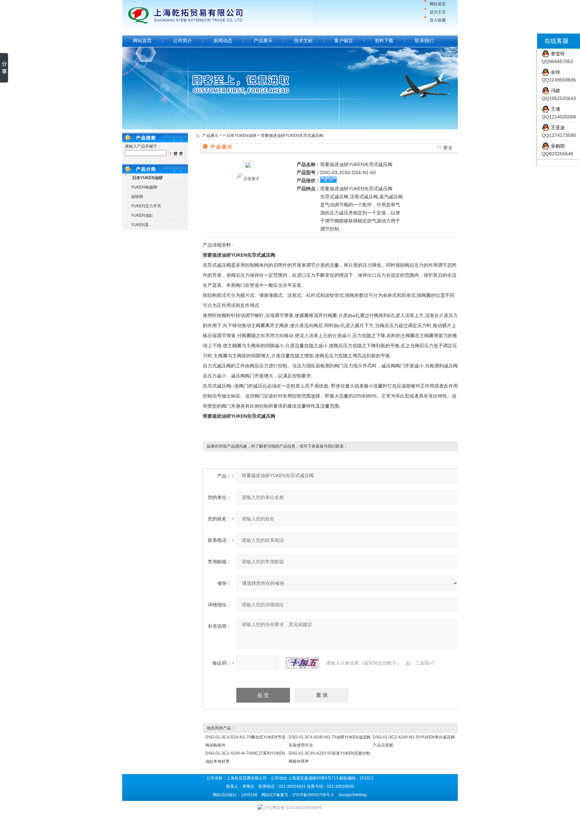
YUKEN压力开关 (146, 206)
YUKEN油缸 (142, 215)
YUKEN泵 (140, 224)
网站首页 (438, 4)
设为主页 (438, 12)
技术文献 (303, 40)
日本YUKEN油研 (241, 135)
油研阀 (137, 196)
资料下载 (384, 40)
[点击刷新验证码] (302, 663)
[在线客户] (528, 41)
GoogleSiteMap (353, 795)
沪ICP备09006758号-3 (313, 795)
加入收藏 (438, 20)
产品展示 (263, 40)
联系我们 (424, 40)
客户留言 (343, 40)
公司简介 (182, 40)
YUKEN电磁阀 (144, 187)
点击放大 (251, 178)
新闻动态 (222, 40)
